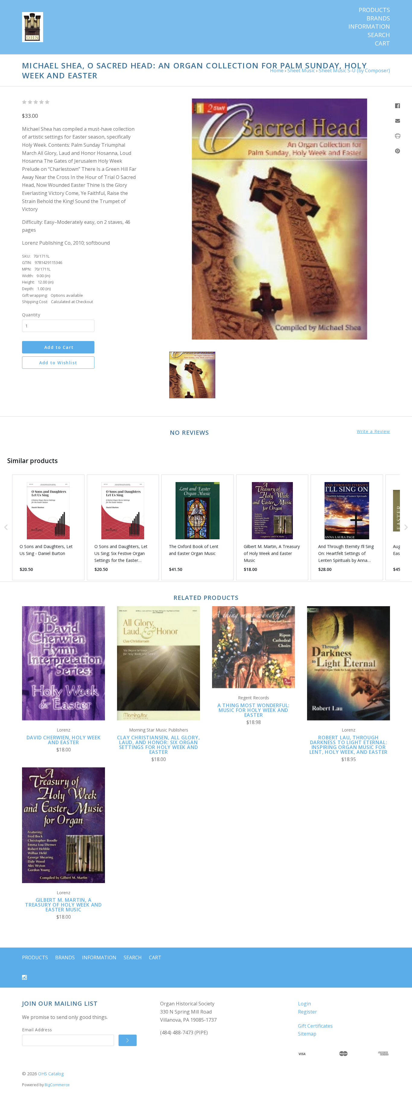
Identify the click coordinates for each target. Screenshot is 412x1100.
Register (307, 1011)
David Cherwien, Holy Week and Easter (64, 740)
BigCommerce (57, 1084)
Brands (378, 18)
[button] (6, 527)
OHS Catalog (51, 1073)
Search (379, 35)
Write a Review (373, 431)
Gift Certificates (315, 1026)
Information (369, 26)
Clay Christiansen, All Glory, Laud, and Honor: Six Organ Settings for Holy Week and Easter (158, 744)
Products (374, 10)
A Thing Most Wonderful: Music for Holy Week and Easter (253, 710)
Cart (382, 43)
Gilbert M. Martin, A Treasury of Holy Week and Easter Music (63, 905)
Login (304, 1003)
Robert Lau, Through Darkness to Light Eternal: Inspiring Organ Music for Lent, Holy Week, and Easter (348, 744)
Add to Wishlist (58, 362)
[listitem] (48, 527)
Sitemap (307, 1033)
